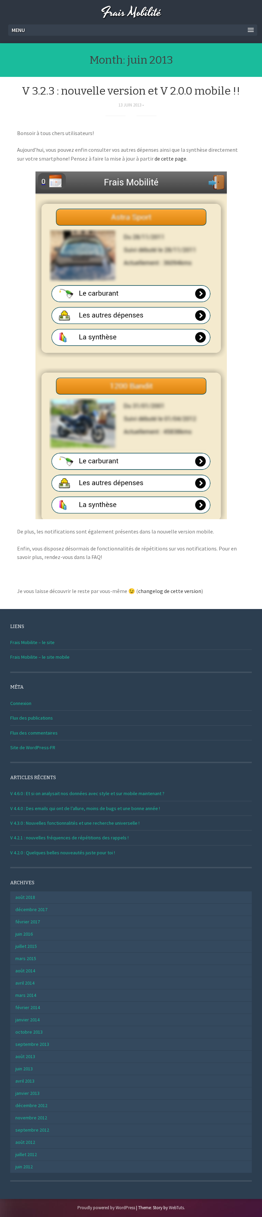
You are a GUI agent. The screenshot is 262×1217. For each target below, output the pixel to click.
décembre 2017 (31, 909)
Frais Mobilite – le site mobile (40, 657)
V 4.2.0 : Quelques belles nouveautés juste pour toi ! (62, 853)
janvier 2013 (27, 1093)
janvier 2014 (27, 1020)
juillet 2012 (26, 1154)
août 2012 (25, 1142)
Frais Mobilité (131, 13)
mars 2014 (25, 995)
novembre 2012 (31, 1118)
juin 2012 (24, 1167)
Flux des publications (31, 718)
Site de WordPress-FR (32, 747)
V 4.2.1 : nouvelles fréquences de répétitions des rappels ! (69, 838)
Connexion (20, 703)
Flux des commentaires (34, 733)
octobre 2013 (29, 1032)
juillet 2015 (26, 946)
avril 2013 (24, 1081)
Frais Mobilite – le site (32, 642)
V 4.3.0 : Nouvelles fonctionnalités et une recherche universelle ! (75, 823)
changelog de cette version (169, 591)
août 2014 (25, 971)
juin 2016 (24, 934)
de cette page (170, 158)
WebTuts (176, 1208)
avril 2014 (24, 983)
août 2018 (25, 897)
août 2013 (25, 1056)
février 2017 (27, 922)
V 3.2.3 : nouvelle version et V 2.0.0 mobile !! (131, 90)
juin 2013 (24, 1069)
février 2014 (27, 1007)
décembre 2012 (31, 1105)
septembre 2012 (32, 1130)
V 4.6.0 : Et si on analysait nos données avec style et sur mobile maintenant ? (87, 793)
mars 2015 (25, 958)
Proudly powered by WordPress (106, 1208)
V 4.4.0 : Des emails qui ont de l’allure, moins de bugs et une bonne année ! (85, 808)
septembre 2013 (32, 1044)
